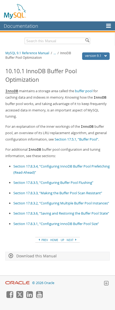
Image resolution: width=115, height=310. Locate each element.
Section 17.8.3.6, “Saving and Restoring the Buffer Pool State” (61, 213)
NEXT (70, 240)
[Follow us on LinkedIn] (29, 296)
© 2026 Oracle (43, 283)
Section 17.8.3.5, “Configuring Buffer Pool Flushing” (53, 182)
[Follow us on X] (19, 296)
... (54, 53)
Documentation (21, 26)
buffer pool (84, 90)
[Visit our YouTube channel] (39, 296)
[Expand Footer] (106, 283)
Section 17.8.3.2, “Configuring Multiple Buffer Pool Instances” (61, 203)
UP (62, 240)
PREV (44, 240)
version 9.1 (93, 56)
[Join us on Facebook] (9, 296)
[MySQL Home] (15, 11)
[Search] (87, 41)
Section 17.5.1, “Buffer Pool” (76, 139)
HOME (54, 240)
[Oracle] (17, 283)
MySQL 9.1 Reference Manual (27, 53)
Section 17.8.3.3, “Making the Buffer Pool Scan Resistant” (57, 193)
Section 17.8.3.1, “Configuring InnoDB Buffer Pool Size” (56, 223)
